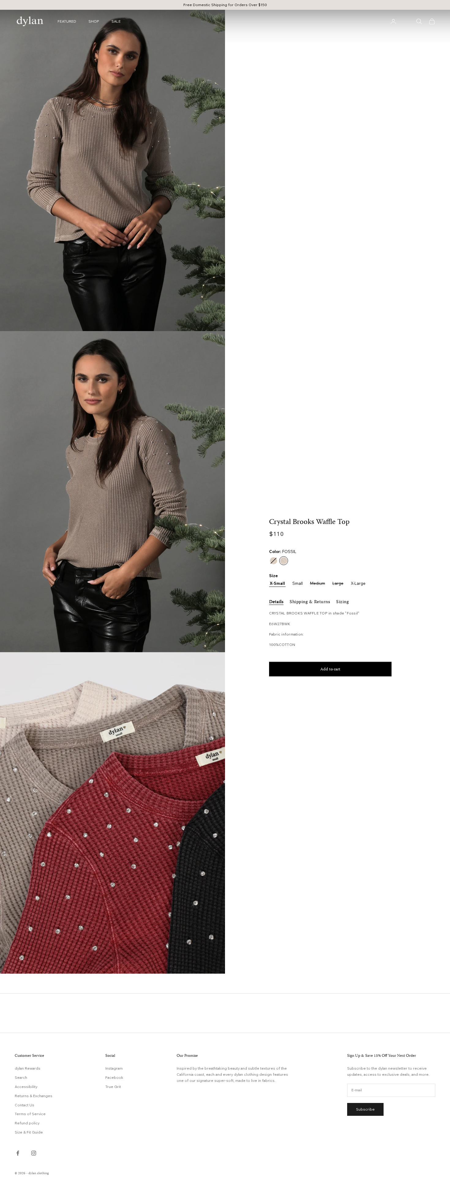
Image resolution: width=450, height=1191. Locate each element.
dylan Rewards (27, 1068)
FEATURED (67, 21)
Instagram (114, 1068)
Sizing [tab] (342, 602)
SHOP (93, 21)
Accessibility (26, 1086)
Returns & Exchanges (33, 1095)
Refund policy (27, 1123)
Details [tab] (276, 602)
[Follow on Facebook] (18, 1153)
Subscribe (365, 1109)
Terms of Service (30, 1114)
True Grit (113, 1086)
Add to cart (330, 669)
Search (21, 1077)
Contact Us (24, 1105)
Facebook (114, 1077)
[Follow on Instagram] (34, 1153)
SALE (116, 21)
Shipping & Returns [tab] (310, 602)
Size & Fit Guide (29, 1132)
